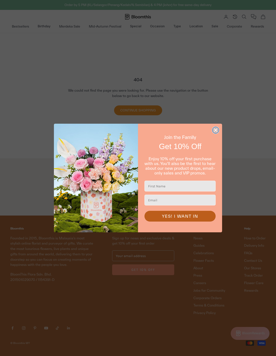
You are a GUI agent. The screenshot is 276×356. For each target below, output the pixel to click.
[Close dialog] (215, 130)
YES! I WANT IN (180, 216)
